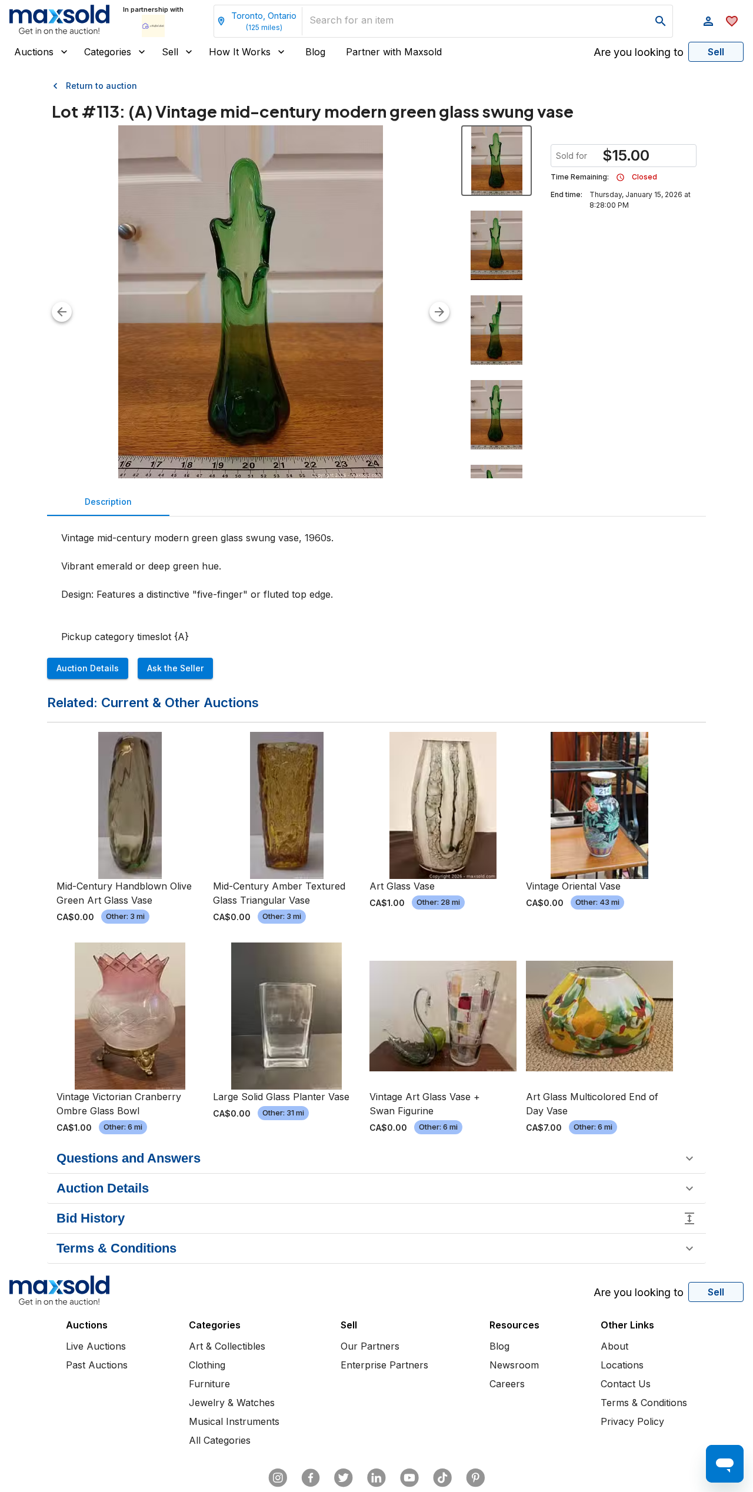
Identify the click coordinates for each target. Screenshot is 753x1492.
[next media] (439, 312)
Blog (315, 52)
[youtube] (409, 1478)
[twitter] (343, 1478)
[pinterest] (475, 1478)
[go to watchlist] (732, 21)
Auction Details (87, 668)
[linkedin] (376, 1478)
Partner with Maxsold (394, 52)
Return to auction (101, 86)
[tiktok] (442, 1478)
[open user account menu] (708, 21)
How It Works (240, 52)
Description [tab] (108, 502)
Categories (107, 52)
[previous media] (62, 312)
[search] (660, 21)
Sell (170, 52)
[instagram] (278, 1478)
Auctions (34, 52)
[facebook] (310, 1478)
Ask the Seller (175, 668)
